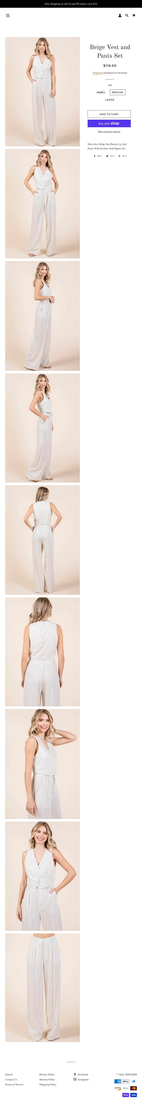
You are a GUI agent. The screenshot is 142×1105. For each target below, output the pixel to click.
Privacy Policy (47, 1074)
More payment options (109, 131)
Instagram (83, 1079)
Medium (117, 92)
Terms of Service (14, 1084)
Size (110, 85)
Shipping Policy (47, 1084)
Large (110, 99)
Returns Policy (47, 1079)
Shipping (97, 72)
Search (9, 1074)
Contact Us (11, 1079)
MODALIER (131, 1074)
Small (101, 92)
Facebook (82, 1074)
